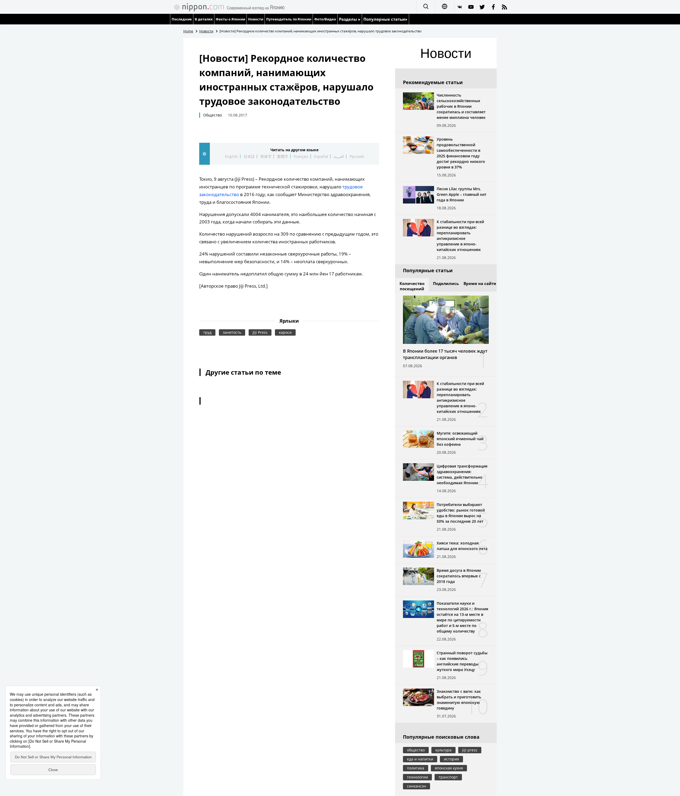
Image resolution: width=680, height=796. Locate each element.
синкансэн (416, 786)
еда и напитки (420, 759)
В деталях (204, 19)
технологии (417, 777)
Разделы (348, 19)
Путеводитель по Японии (289, 19)
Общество (212, 115)
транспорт (448, 777)
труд (207, 332)
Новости (255, 19)
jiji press (469, 749)
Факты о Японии (230, 19)
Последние (182, 19)
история (451, 759)
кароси (285, 332)
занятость (232, 332)
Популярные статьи (384, 19)
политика (415, 768)
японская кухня (449, 768)
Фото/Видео (325, 19)
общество (416, 749)
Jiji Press (260, 332)
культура (443, 749)
